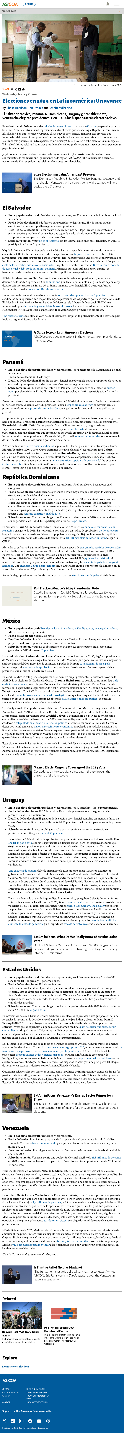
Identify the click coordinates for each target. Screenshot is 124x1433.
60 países (91, 126)
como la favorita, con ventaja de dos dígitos (41, 695)
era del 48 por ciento (20, 843)
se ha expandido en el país (95, 664)
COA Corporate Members (37, 1402)
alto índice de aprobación (37, 667)
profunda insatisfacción (44, 408)
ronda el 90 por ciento (52, 833)
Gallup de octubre (12, 464)
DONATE (29, 4)
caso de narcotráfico (75, 924)
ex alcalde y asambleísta (48, 306)
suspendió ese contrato (80, 405)
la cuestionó (53, 282)
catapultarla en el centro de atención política (41, 723)
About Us (6, 1389)
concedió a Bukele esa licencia (45, 289)
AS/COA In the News (10, 1392)
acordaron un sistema (56, 1220)
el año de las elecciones (58, 126)
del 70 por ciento (109, 531)
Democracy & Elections (15, 1366)
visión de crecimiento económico (53, 727)
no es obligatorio (49, 241)
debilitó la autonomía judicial (37, 269)
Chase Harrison (17, 108)
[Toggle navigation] (116, 4)
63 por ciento (48, 650)
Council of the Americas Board (37, 1397)
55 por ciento (78, 521)
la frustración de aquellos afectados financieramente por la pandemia (62, 1049)
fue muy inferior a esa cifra (72, 1241)
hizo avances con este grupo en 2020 (63, 1047)
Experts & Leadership (35, 1389)
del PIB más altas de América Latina (86, 538)
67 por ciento (37, 1010)
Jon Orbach (35, 108)
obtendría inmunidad (88, 436)
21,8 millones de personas (106, 1158)
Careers (6, 1396)
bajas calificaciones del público (80, 699)
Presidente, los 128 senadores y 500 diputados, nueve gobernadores (79, 628)
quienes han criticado (97, 558)
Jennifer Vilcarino (60, 108)
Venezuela (9, 11)
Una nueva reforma (13, 316)
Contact (6, 1402)
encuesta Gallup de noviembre (37, 566)
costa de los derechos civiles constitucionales (28, 265)
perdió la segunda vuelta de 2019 (86, 906)
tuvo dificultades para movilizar (31, 1245)
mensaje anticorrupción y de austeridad (76, 460)
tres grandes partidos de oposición (100, 548)
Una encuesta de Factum (22, 871)
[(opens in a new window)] (4, 1420)
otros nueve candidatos (41, 446)
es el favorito (77, 429)
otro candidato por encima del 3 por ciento (83, 295)
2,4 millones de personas (47, 1202)
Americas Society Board (37, 1392)
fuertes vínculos (75, 902)
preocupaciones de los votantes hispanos (39, 1055)
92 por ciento (81, 254)
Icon (107, 3)
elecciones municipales (85, 575)
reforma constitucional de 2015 (42, 514)
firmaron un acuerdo (44, 1143)
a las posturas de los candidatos (94, 1058)
